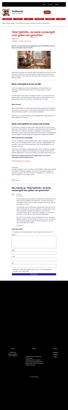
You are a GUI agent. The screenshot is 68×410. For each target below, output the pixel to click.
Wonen (18, 18)
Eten (29, 18)
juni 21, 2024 (19, 196)
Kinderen (50, 18)
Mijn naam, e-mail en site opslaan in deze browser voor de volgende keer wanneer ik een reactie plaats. (32, 270)
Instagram (55, 354)
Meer (61, 18)
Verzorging (39, 18)
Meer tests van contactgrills (23, 161)
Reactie (14, 235)
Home (3, 23)
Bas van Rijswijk (15, 180)
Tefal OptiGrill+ (41, 89)
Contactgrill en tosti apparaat (24, 41)
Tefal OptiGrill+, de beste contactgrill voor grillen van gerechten (33, 34)
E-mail (13, 256)
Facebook (55, 352)
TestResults (17, 11)
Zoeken (47, 12)
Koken (8, 23)
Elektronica (7, 18)
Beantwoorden (20, 225)
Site (13, 263)
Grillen (13, 23)
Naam (13, 250)
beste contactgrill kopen (21, 110)
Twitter (55, 356)
